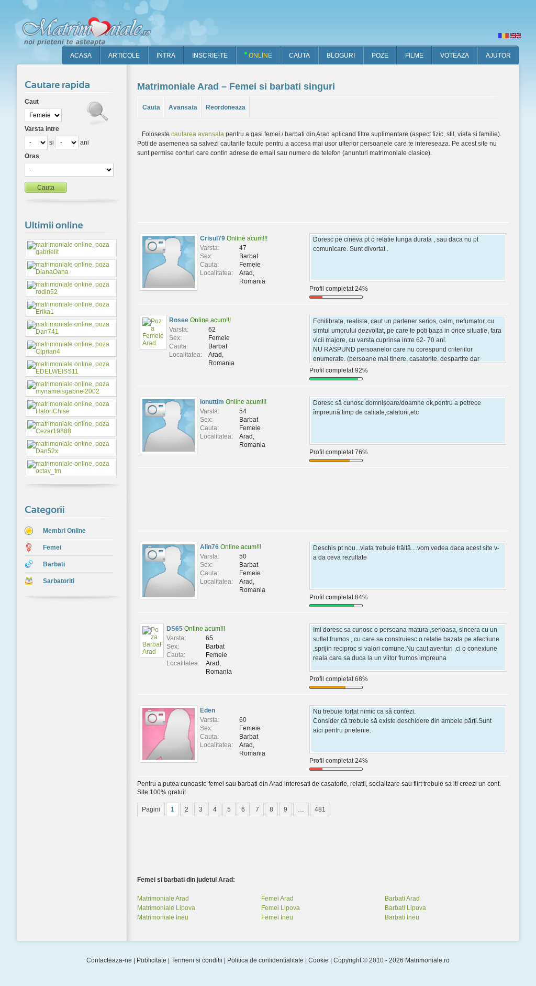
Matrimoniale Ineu (162, 917)
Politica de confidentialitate (265, 960)
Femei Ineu (277, 917)
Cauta (151, 107)
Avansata (183, 107)
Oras (32, 156)
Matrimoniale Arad (163, 898)
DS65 (174, 628)
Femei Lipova (280, 908)
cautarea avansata (197, 134)
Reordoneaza (225, 107)
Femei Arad (277, 898)
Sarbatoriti (58, 581)
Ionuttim (212, 402)
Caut (32, 101)
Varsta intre (42, 129)
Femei (52, 547)
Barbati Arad (402, 898)
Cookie (318, 960)
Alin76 (209, 547)
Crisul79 (212, 238)
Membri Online (64, 530)
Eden (207, 710)
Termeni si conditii (196, 960)
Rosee (178, 320)
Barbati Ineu (402, 917)
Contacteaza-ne (109, 960)
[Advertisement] (64, 769)
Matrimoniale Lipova (166, 908)
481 (320, 809)
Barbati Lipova (405, 908)
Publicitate (151, 960)
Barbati (54, 564)
